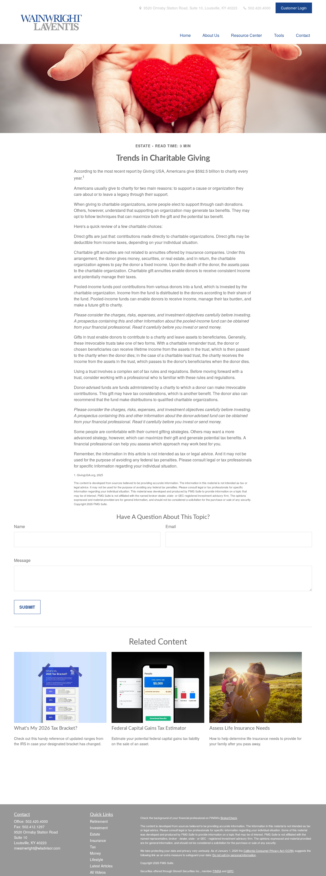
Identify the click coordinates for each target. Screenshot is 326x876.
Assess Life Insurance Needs (239, 728)
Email (171, 526)
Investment (99, 827)
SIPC (230, 871)
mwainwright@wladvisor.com (37, 848)
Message (22, 560)
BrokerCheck (229, 818)
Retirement (99, 821)
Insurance (98, 840)
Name (19, 526)
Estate (95, 834)
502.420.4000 (258, 7)
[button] (185, 35)
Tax (93, 846)
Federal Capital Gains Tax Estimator (149, 728)
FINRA (217, 871)
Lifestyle (96, 859)
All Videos (98, 872)
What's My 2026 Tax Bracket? (45, 728)
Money (95, 853)
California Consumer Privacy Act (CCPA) (268, 851)
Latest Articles (101, 865)
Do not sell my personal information (234, 855)
